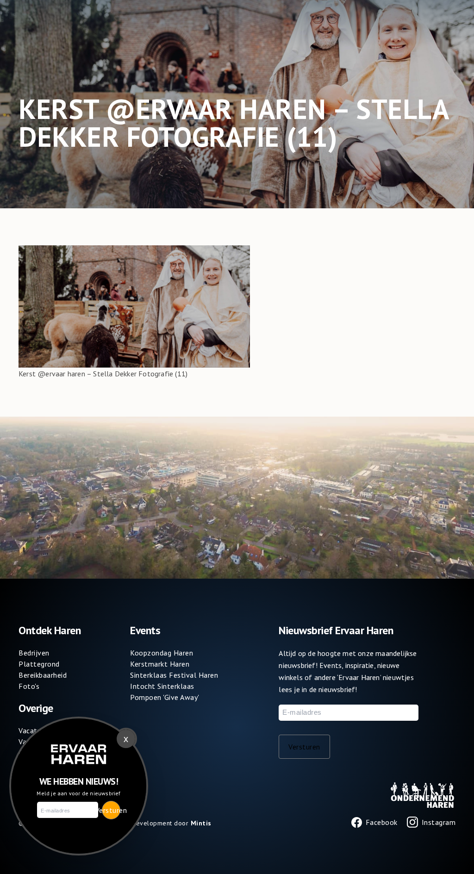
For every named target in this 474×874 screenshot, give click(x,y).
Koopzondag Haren (161, 652)
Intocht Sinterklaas (162, 686)
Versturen (304, 746)
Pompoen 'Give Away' (165, 697)
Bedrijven (34, 652)
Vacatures (35, 730)
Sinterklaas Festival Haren (174, 675)
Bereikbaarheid (43, 675)
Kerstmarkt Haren (159, 663)
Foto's (29, 686)
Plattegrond (39, 663)
